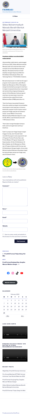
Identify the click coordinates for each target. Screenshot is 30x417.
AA (17, 22)
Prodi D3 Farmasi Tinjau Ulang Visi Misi (13, 390)
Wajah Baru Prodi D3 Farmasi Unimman (14, 371)
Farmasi (7, 10)
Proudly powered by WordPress (10, 413)
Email (4, 217)
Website (5, 226)
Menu (16, 16)
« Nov (7, 316)
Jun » (22, 316)
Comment (5, 186)
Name (4, 209)
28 (4, 313)
